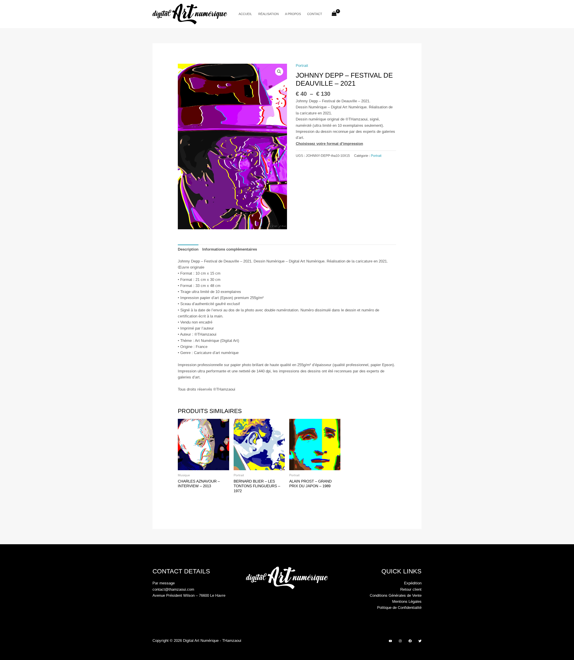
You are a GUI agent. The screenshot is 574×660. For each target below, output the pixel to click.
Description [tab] (188, 249)
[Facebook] (410, 641)
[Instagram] (400, 641)
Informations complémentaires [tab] (229, 249)
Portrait (302, 65)
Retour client (411, 589)
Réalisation (268, 14)
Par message (163, 583)
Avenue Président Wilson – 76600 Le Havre (188, 595)
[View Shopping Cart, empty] (334, 14)
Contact (314, 14)
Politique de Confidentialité (399, 607)
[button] (279, 72)
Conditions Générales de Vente (396, 595)
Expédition (413, 583)
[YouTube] (390, 641)
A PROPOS (293, 14)
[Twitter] (420, 641)
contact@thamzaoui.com (173, 589)
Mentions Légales (407, 601)
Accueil (245, 14)
